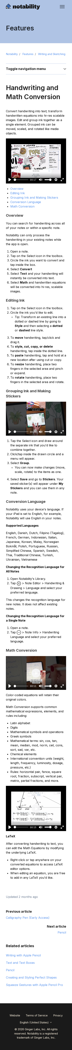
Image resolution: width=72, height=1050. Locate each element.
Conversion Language (25, 202)
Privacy (58, 1015)
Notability (12, 54)
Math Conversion (22, 206)
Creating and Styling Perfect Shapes (31, 977)
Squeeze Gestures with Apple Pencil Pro (34, 985)
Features (27, 54)
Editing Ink (17, 193)
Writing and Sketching (51, 54)
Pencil (62, 932)
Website (15, 1015)
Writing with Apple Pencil (23, 955)
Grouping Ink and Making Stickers (34, 197)
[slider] (21, 179)
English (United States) (34, 1022)
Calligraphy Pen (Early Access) (27, 917)
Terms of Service (37, 1015)
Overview (16, 189)
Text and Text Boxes (20, 963)
